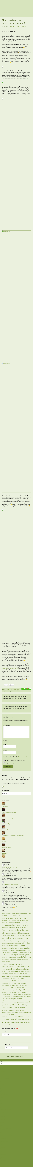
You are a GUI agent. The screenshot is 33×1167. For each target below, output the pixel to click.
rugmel (14, 999)
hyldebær (12, 954)
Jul (0, 1150)
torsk (12, 1014)
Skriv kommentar (21, 26)
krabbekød (4, 969)
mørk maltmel (19, 980)
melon (14, 978)
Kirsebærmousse (7, 876)
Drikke (1, 1107)
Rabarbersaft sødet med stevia (10, 893)
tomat (8, 1014)
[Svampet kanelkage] (3, 846)
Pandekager (3, 1119)
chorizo (27, 930)
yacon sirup (7, 1019)
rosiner (26, 996)
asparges (5, 918)
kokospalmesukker (7, 966)
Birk (14, 920)
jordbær (8, 957)
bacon (21, 918)
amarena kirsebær (26, 913)
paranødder (23, 983)
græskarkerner (16, 943)
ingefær (26, 955)
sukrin (14, 1012)
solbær (9, 1007)
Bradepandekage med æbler (8, 829)
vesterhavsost (10, 1016)
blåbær (17, 923)
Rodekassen (3, 1154)
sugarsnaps (10, 1012)
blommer (12, 923)
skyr (26, 1005)
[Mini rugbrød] (3, 851)
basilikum (10, 920)
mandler (5, 976)
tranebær (21, 1014)
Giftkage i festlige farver (7, 823)
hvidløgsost (14, 952)
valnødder (4, 1016)
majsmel (11, 973)
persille (23, 990)
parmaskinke (5, 985)
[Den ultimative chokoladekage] (3, 810)
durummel (5, 935)
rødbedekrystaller (7, 1001)
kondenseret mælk (23, 966)
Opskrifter (2, 1069)
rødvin (26, 1000)
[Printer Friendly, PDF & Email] (26, 688)
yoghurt (16, 1019)
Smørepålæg (3, 1123)
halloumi (27, 945)
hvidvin (20, 952)
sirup (9, 1005)
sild (7, 1005)
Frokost (2, 1112)
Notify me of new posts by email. (12, 763)
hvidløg (9, 952)
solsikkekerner (20, 1007)
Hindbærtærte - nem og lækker (9, 818)
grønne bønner (11, 945)
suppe (17, 1012)
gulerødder (20, 945)
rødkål (15, 1000)
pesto (27, 990)
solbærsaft (14, 1007)
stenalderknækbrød (14, 668)
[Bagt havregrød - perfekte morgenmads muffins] (3, 834)
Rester (1, 1121)
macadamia (28, 971)
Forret (1, 1110)
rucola (29, 996)
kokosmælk (18, 964)
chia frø (10, 930)
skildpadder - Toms (16, 1005)
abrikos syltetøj (5, 913)
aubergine (10, 918)
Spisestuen (16, 8)
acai (9, 913)
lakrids (27, 969)
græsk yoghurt (25, 943)
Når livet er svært (4, 1141)
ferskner (28, 935)
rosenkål (21, 996)
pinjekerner (5, 992)
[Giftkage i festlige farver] (3, 822)
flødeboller (15, 938)
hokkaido (9, 950)
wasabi (27, 1016)
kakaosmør (4, 959)
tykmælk (27, 1014)
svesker (20, 1012)
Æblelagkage (5, 806)
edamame (11, 935)
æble (22, 1019)
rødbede (19, 999)
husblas (21, 950)
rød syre (22, 1000)
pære (12, 994)
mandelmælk (23, 973)
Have (3, 691)
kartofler (5, 962)
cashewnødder (13, 927)
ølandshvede (6, 1025)
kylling (14, 969)
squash (22, 1010)
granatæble (5, 943)
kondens (15, 966)
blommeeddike (6, 923)
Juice (1, 1113)
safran (10, 1002)
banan (25, 918)
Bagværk (2, 1088)
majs (7, 973)
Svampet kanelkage (6, 847)
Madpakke (2, 1115)
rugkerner (9, 999)
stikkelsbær (4, 1012)
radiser (29, 994)
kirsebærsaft (21, 962)
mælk (14, 981)
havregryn (15, 948)
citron (4, 933)
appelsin (16, 915)
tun (25, 1014)
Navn (5, 744)
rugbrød (3, 669)
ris (9, 996)
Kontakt (2, 1166)
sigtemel (4, 1005)
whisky (3, 1019)
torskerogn (16, 1014)
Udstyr (1, 1151)
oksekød (8, 983)
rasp (2, 996)
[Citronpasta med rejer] (3, 857)
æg (3, 1022)
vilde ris (15, 1016)
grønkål (4, 945)
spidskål (11, 1010)
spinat (15, 1010)
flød (7, 938)
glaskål (16, 941)
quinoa (19, 994)
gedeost (13, 941)
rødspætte (19, 1000)
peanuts (9, 987)
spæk (18, 1010)
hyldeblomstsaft (5, 954)
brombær (9, 925)
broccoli (4, 925)
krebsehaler (8, 969)
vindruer (20, 1016)
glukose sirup (21, 941)
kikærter (10, 962)
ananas (4, 916)
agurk (12, 913)
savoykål (14, 1002)
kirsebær (16, 962)
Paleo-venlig (3, 1118)
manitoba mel (17, 976)
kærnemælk (21, 969)
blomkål (25, 920)
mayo (11, 978)
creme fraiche (16, 933)
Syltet (1, 1126)
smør (4, 1007)
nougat (24, 980)
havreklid (21, 948)
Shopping (2, 1161)
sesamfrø (27, 1003)
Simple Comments (22, 756)
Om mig (2, 1164)
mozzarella (20, 978)
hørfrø (22, 955)
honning (15, 950)
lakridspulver (6, 971)
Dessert (1, 1097)
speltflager (5, 1010)
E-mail (5, 750)
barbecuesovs (4, 920)
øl (2, 1025)
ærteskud (29, 1022)
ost (16, 983)
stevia (25, 1010)
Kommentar (6, 725)
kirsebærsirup (27, 962)
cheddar (5, 930)
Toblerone (4, 1014)
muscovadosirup (5, 980)
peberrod (21, 987)
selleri (18, 1003)
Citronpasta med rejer (7, 859)
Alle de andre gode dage (13, 689)
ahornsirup (17, 913)
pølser (15, 994)
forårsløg (26, 938)
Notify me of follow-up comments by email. (15, 760)
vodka (24, 1016)
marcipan (24, 976)
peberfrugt (15, 987)
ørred (11, 1024)
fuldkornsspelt (6, 941)
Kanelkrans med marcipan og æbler (11, 906)
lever (14, 971)
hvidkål (4, 952)
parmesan (12, 985)
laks (12, 971)
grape (10, 943)
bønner (6, 927)
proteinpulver (6, 994)
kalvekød (9, 959)
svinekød (25, 1012)
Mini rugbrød (5, 853)
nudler (27, 980)
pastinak (24, 985)
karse (26, 959)
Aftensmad (2, 1071)
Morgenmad (3, 1116)
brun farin (16, 925)
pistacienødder (12, 992)
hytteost (17, 955)
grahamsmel (27, 941)
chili (14, 930)
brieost (27, 922)
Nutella (3, 983)
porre (19, 992)
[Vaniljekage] (3, 840)
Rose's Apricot (16, 996)
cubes (22, 933)
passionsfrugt (18, 985)
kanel (18, 959)
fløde (10, 938)
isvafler (3, 957)
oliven (14, 983)
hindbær (27, 948)
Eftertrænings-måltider (5, 1109)
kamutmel (14, 959)
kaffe (23, 957)
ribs (8, 996)
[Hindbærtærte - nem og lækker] (3, 816)
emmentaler (17, 935)
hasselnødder (7, 948)
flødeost (20, 938)
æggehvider (19, 1022)
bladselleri (18, 920)
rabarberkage (5, 668)
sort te (27, 1007)
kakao (28, 957)
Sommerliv (7, 691)
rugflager (4, 998)
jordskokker (18, 957)
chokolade (21, 930)
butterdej (22, 925)
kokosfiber (11, 964)
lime (16, 971)
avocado (15, 918)
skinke (23, 1005)
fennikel (23, 935)
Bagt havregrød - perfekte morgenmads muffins (13, 835)
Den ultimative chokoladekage (9, 812)
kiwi (2, 964)
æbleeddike (28, 1019)
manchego (16, 973)
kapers (22, 959)
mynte (10, 980)
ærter (25, 1022)
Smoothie (2, 1122)
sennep (22, 1003)
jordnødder (13, 957)
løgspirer (22, 971)
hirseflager (4, 950)
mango (11, 976)
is (29, 954)
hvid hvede (27, 950)
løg (19, 971)
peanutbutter (5, 987)
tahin (30, 1012)
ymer (12, 1019)
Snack (1, 1125)
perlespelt (17, 990)
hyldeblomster (26, 952)
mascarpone (6, 978)
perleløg (12, 990)
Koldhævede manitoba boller (10, 867)
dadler (26, 933)
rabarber (25, 994)
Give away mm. (3, 1160)
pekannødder (6, 990)
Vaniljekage (4, 841)
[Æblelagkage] (3, 804)
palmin (19, 983)
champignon (22, 927)
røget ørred (6, 1002)
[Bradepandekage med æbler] (3, 828)
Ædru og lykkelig (15, 691)
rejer (5, 996)
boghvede (22, 922)
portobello (24, 992)
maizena (4, 973)
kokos (6, 964)
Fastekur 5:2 (3, 1156)
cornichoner (9, 933)
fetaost (4, 938)
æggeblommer (10, 1022)
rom (12, 996)
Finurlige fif (3, 1153)
